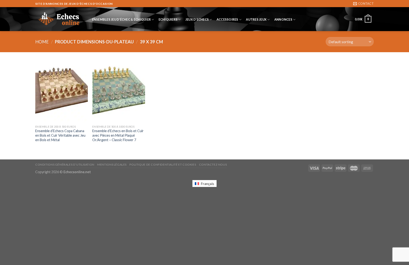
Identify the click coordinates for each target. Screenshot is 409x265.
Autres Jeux (256, 19)
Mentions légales (112, 164)
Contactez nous (213, 164)
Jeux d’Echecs (197, 19)
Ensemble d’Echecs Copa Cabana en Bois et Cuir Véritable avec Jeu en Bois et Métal (60, 135)
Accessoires (227, 19)
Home (42, 41)
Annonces (283, 19)
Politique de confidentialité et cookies (162, 164)
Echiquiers (168, 19)
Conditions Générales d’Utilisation (64, 164)
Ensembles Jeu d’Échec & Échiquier (121, 19)
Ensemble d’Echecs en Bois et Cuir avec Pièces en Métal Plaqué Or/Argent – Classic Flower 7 (118, 135)
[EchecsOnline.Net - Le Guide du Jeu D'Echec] (59, 19)
